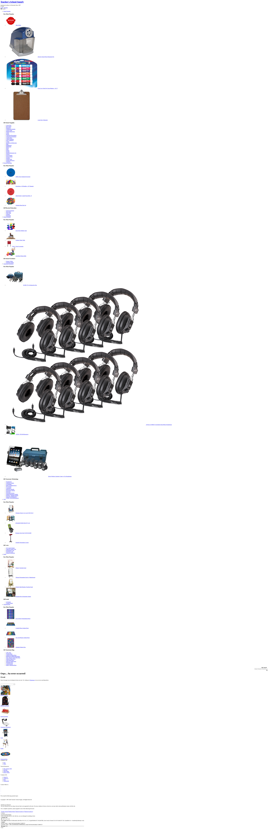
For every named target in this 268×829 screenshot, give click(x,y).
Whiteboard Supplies (10, 129)
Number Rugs (9, 653)
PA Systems (8, 486)
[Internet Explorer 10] (19, 810)
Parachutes (8, 215)
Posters (7, 150)
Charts (7, 132)
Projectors (8, 491)
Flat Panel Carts (9, 551)
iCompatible (9, 484)
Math (7, 144)
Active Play (8, 125)
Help (4, 762)
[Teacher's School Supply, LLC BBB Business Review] (134, 801)
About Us (5, 777)
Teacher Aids (9, 159)
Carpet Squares (9, 664)
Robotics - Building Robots (12, 495)
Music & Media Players (11, 485)
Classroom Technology (11, 136)
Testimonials (6, 781)
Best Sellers (8, 126)
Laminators (8, 488)
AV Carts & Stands (10, 548)
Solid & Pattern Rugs (10, 659)
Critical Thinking (10, 139)
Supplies (8, 158)
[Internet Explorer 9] (29, 810)
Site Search (264, 667)
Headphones (9, 481)
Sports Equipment (10, 210)
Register (6, 7)
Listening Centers (10, 483)
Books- (7, 134)
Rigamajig (8, 127)
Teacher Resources (10, 160)
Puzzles (7, 151)
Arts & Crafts (9, 130)
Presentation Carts (10, 550)
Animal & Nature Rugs (11, 655)
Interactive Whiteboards (11, 496)
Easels (4, 554)
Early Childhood (9, 140)
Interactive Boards (10, 489)
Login (2, 7)
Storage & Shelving (10, 553)
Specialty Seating (10, 262)
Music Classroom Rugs (11, 665)
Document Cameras (10, 490)
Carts (4, 499)
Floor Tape (8, 213)
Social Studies (9, 155)
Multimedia (8, 146)
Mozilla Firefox (11, 811)
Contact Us (5, 778)
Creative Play (9, 138)
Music (7, 148)
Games (7, 141)
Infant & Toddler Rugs (11, 661)
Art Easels (8, 602)
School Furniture (7, 217)
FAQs (4, 764)
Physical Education (7, 163)
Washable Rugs (9, 662)
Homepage (32, 680)
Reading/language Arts (11, 153)
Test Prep (8, 161)
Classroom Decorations (11, 135)
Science (8, 154)
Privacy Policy (6, 772)
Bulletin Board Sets (10, 131)
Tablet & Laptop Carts (11, 549)
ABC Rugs (8, 652)
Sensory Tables (9, 261)
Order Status (6, 771)
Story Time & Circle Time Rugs (13, 657)
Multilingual (9, 145)
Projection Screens (10, 493)
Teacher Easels (9, 603)
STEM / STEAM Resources (12, 498)
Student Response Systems (12, 494)
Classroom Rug (6, 604)
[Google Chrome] (4, 810)
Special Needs (9, 156)
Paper (7, 149)
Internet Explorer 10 (19, 811)
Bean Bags (8, 212)
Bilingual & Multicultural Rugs (13, 656)
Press (4, 779)
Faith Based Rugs (10, 660)
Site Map (5, 770)
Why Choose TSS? (7, 768)
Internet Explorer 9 (29, 811)
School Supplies (6, 11)
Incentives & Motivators (11, 143)
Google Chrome (4, 811)
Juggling (8, 214)
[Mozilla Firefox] (11, 810)
